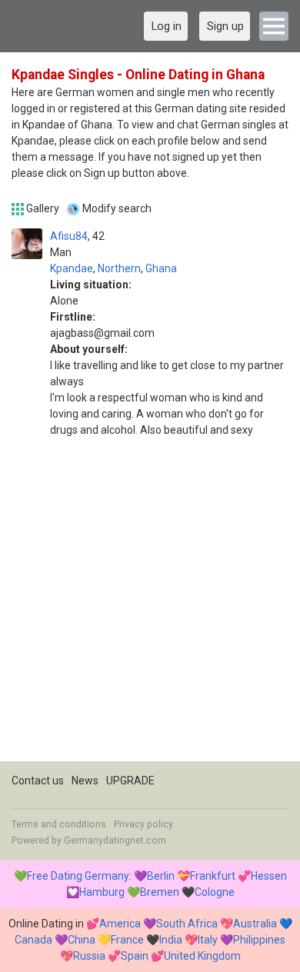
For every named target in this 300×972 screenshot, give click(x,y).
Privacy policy (143, 824)
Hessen (269, 876)
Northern (119, 268)
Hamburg (102, 892)
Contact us (38, 780)
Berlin (161, 876)
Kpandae (71, 268)
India (170, 940)
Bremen (159, 892)
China (81, 940)
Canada (33, 940)
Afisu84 (69, 236)
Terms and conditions (59, 824)
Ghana (161, 268)
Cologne (215, 892)
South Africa (187, 923)
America (120, 923)
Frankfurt (212, 876)
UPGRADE (130, 780)
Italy (208, 940)
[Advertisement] (150, 611)
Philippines (259, 940)
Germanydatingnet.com (115, 840)
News (85, 780)
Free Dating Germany (78, 876)
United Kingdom (202, 956)
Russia (89, 956)
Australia (255, 923)
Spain (134, 956)
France (127, 940)
